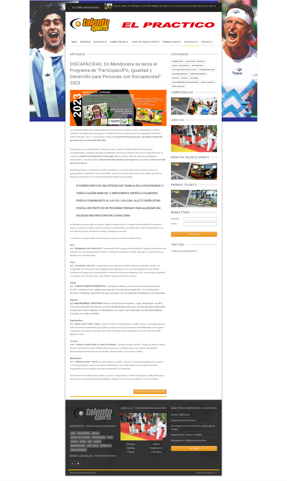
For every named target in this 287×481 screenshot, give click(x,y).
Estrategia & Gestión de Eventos (184, 69)
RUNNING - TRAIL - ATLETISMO (80, 437)
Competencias (118, 42)
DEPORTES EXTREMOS (78, 450)
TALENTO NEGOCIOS (207, 82)
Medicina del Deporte (198, 74)
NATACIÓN (97, 441)
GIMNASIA (95, 433)
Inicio (74, 42)
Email (174, 224)
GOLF (89, 441)
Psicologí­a (194, 78)
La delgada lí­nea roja (206, 69)
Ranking (131, 448)
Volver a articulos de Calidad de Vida (150, 392)
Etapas (130, 452)
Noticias (131, 444)
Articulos (189, 42)
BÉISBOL (83, 441)
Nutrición (175, 78)
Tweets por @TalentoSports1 (184, 251)
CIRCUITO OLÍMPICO (98, 437)
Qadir (215, 473)
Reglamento (156, 448)
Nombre (175, 219)
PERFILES (184, 78)
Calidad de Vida (177, 61)
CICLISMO (74, 441)
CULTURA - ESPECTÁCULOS (180, 65)
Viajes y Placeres (178, 86)
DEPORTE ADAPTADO (78, 446)
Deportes (98, 42)
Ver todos (194, 448)
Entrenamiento (197, 65)
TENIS (73, 433)
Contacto (206, 42)
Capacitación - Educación (195, 61)
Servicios (85, 42)
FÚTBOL (110, 437)
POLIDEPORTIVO (106, 446)
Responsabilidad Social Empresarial (185, 82)
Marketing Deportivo (180, 74)
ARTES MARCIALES (84, 433)
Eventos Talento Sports (145, 42)
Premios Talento (171, 42)
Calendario (156, 452)
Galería (156, 444)
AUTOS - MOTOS (92, 446)
